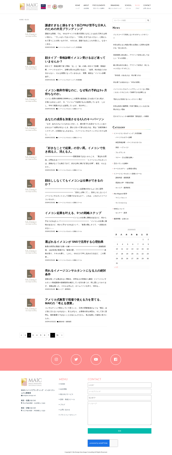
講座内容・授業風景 (65, 321)
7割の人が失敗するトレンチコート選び (127, 99)
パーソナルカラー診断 (123, 137)
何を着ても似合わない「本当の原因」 (127, 82)
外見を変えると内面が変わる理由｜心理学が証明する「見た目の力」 (131, 46)
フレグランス (120, 152)
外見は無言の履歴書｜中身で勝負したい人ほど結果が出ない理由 (131, 107)
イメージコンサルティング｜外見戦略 (70, 47)
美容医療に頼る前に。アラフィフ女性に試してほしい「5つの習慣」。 (131, 56)
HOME (21, 19)
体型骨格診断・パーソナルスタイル (128, 142)
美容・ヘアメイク (122, 147)
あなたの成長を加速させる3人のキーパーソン (74, 119)
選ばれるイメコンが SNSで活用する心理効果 (74, 241)
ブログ (62, 404)
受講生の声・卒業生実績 (124, 183)
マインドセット (121, 198)
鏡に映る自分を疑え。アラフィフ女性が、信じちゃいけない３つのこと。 (131, 66)
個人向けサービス (66, 394)
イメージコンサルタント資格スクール (70, 109)
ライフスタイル (121, 203)
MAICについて (119, 209)
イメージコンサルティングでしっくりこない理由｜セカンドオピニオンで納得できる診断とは (131, 90)
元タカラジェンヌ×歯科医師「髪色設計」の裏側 (131, 116)
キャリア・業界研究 (64, 289)
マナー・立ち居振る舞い (124, 157)
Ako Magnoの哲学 (120, 194)
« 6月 (116, 267)
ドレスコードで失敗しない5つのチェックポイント (131, 36)
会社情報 (63, 389)
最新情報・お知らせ (121, 219)
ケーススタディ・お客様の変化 (125, 169)
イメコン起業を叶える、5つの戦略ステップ (73, 213)
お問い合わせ (65, 410)
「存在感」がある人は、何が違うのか (127, 75)
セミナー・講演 (121, 213)
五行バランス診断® (121, 163)
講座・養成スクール (67, 399)
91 (57, 335)
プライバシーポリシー (68, 415)
